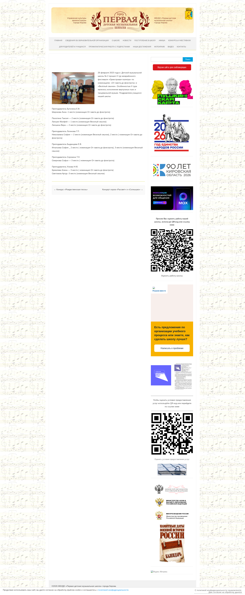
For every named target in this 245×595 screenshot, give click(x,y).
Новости (127, 40)
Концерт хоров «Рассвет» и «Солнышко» (122, 189)
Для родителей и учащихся (72, 47)
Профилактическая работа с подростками (109, 47)
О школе (116, 40)
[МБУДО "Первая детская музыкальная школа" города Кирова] (122, 32)
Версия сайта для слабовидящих (172, 67)
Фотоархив (159, 47)
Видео (171, 47)
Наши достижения (142, 47)
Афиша (162, 40)
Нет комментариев (131, 62)
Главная (58, 40)
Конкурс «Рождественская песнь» (71, 189)
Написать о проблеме (172, 348)
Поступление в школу (145, 40)
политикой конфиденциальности (113, 590)
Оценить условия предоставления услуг (172, 459)
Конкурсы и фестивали (179, 40)
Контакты (181, 47)
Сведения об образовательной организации (87, 40)
